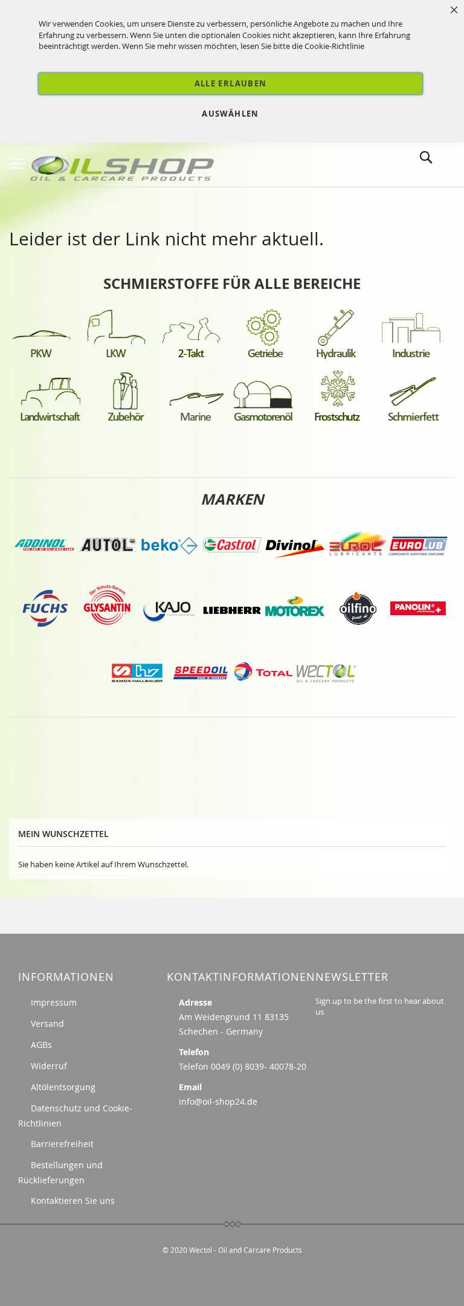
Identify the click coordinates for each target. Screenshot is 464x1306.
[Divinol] (295, 572)
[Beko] (169, 572)
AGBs (41, 1044)
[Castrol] (232, 572)
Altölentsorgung (63, 1087)
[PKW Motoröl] (41, 357)
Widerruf (49, 1066)
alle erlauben (231, 83)
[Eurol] (357, 572)
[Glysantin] (106, 636)
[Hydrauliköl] (336, 357)
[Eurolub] (418, 572)
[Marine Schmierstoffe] (196, 420)
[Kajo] (169, 636)
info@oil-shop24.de (218, 1101)
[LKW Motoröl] (116, 357)
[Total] (263, 699)
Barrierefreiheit (62, 1143)
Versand (47, 1023)
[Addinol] (43, 572)
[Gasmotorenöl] (263, 420)
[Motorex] (295, 636)
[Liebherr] (232, 636)
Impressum (54, 1002)
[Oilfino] (357, 636)
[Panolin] (418, 636)
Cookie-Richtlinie (334, 45)
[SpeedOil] (200, 699)
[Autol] (109, 572)
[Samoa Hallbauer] (138, 699)
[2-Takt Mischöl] (191, 357)
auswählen (230, 113)
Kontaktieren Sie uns (73, 1200)
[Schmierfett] (413, 420)
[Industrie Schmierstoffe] (411, 357)
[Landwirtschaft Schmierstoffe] (51, 420)
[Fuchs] (46, 636)
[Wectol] (326, 699)
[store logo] (124, 165)
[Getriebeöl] (266, 357)
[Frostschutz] (338, 420)
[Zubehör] (125, 420)
